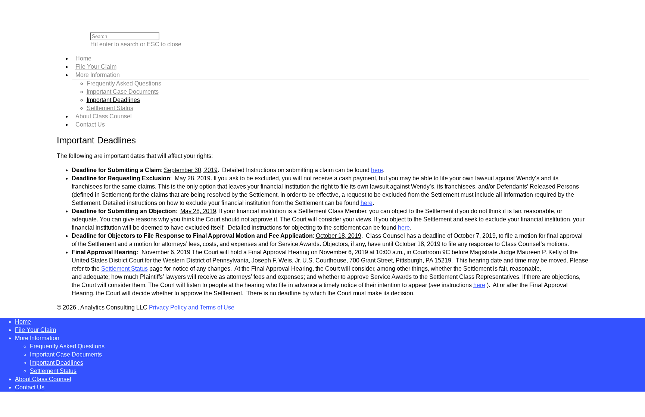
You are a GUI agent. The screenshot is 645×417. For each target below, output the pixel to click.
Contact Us (90, 124)
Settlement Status (110, 108)
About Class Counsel (103, 116)
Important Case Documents (123, 91)
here (377, 170)
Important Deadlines (113, 100)
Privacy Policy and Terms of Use (191, 307)
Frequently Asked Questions (124, 83)
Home (83, 58)
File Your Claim (95, 66)
